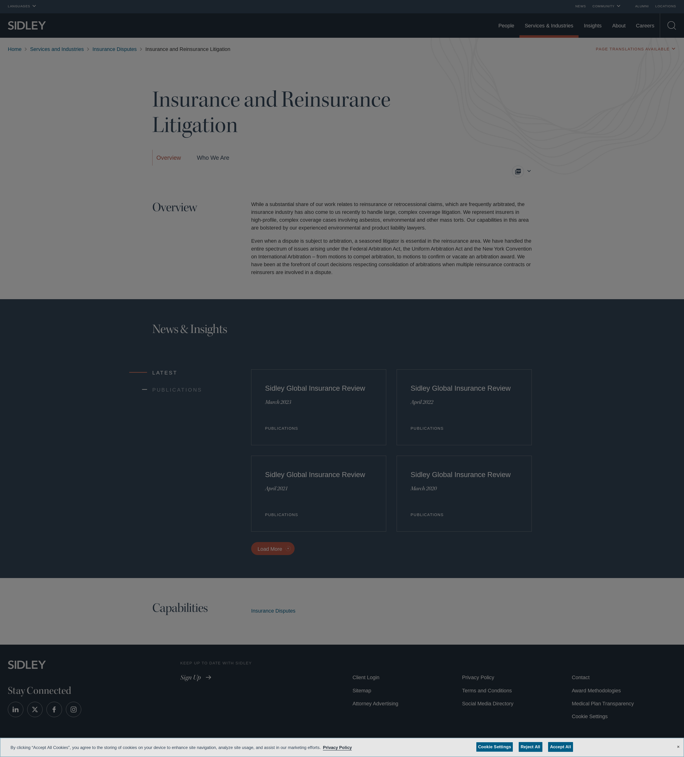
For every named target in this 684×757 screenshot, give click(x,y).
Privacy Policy (348, 747)
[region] (342, 747)
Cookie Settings (495, 747)
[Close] (678, 746)
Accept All (559, 747)
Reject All (529, 747)
